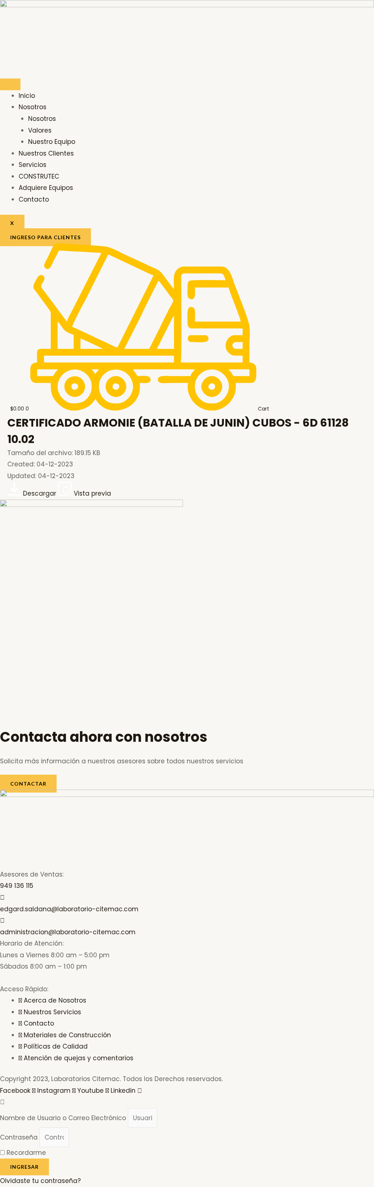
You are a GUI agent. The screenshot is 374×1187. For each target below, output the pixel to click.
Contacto (34, 199)
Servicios (32, 164)
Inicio (27, 95)
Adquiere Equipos (46, 187)
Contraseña (19, 1137)
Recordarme (25, 1152)
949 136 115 (16, 885)
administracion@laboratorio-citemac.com (68, 932)
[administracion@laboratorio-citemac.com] (2, 920)
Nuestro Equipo (51, 141)
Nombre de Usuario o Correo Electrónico (63, 1118)
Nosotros (32, 107)
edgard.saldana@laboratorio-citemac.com (69, 909)
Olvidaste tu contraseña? (40, 1180)
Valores (39, 130)
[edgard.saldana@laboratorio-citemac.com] (2, 897)
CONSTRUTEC (39, 176)
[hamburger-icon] (10, 84)
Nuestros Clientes (46, 153)
